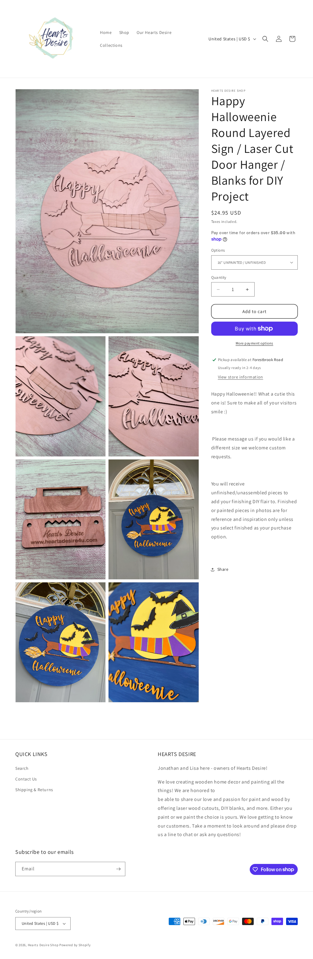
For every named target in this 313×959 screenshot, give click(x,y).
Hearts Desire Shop (43, 945)
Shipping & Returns (34, 789)
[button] (265, 39)
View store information (240, 377)
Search (22, 768)
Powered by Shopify (75, 945)
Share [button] (223, 569)
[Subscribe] (118, 869)
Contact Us (26, 779)
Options (218, 250)
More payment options (254, 343)
